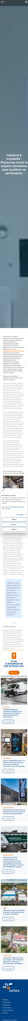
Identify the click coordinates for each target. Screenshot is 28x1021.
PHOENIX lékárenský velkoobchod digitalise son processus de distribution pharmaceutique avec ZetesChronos (12, 713)
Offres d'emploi (8, 1010)
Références (6, 1005)
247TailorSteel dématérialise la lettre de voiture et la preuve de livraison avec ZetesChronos (14, 811)
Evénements (7, 1002)
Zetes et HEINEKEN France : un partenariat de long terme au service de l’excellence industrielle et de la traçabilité (14, 763)
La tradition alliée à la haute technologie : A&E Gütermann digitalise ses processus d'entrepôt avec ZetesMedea (13, 960)
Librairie (5, 1013)
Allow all (14, 519)
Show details (20, 514)
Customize (13, 524)
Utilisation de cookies (10, 1020)
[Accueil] (3, 2)
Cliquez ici (14, 672)
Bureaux (5, 1000)
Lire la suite (8, 722)
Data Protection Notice (16, 507)
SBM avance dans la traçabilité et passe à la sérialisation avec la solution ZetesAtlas (14, 912)
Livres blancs (7, 1007)
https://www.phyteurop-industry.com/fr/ (13, 650)
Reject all (14, 529)
